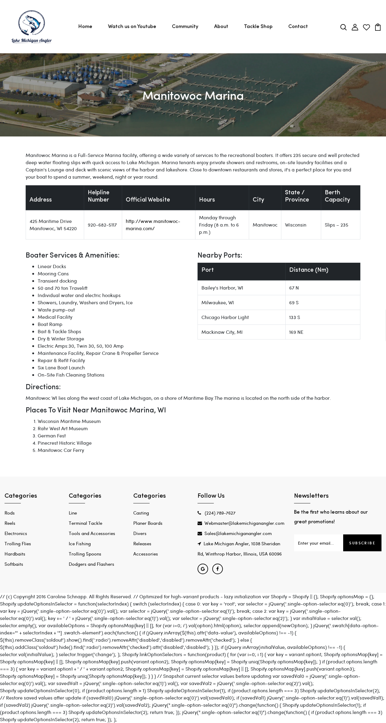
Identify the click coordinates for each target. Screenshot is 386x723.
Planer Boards (148, 523)
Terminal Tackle (85, 523)
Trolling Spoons (85, 554)
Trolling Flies (18, 543)
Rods (10, 513)
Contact (298, 26)
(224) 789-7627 (220, 513)
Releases (142, 543)
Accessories (145, 554)
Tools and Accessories (92, 533)
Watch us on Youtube (132, 26)
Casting (141, 513)
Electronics (16, 533)
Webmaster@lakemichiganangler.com (244, 523)
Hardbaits (15, 554)
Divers (140, 533)
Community (185, 26)
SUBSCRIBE (362, 543)
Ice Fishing (80, 543)
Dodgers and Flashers (91, 564)
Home (85, 26)
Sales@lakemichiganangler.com (238, 533)
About (221, 26)
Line (73, 513)
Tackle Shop (258, 26)
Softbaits (14, 564)
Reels (10, 523)
